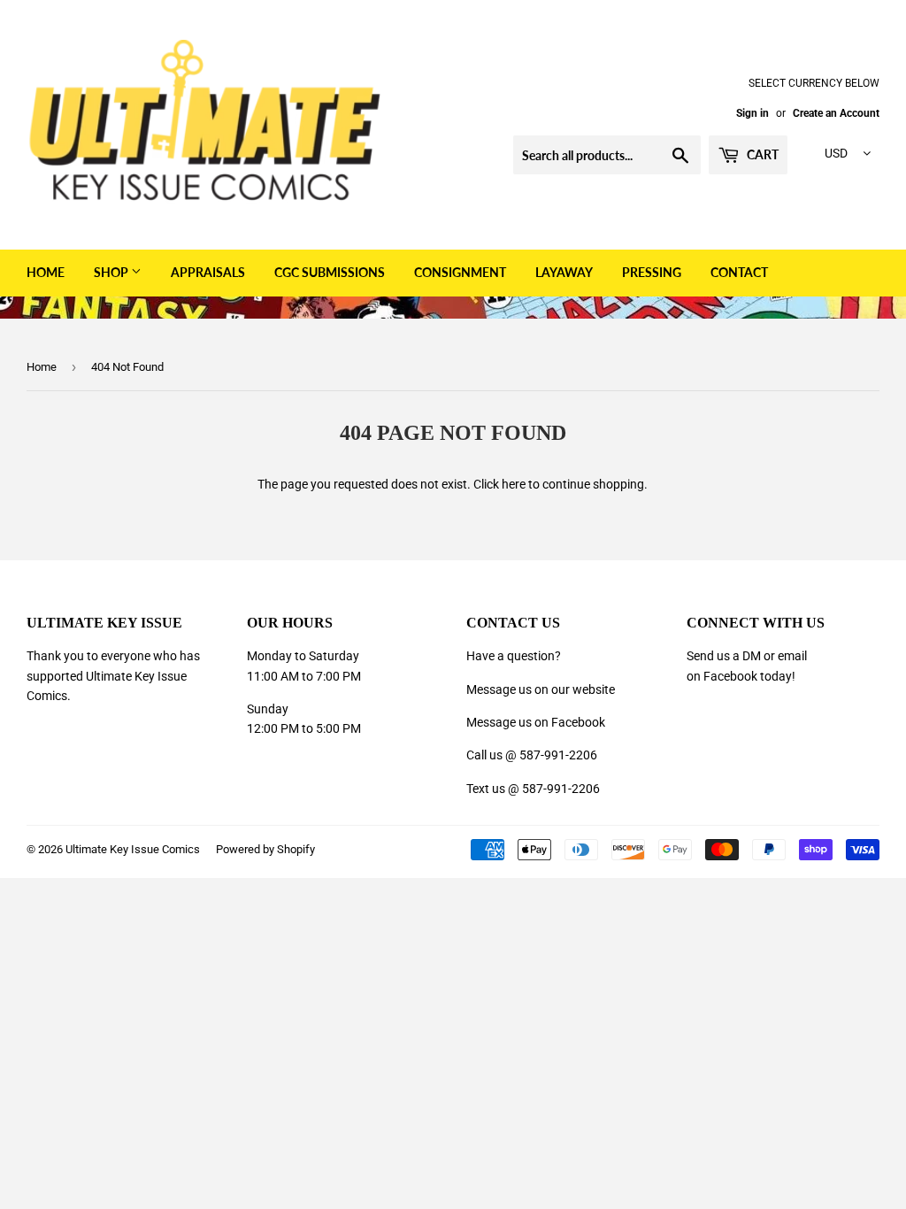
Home (46, 272)
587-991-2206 (558, 755)
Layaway (564, 272)
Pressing (651, 272)
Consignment (460, 272)
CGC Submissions (329, 272)
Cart (761, 154)
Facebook (730, 676)
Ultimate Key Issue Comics (132, 849)
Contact (739, 272)
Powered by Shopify (265, 849)
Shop (112, 272)
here (514, 484)
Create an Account (836, 113)
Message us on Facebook (535, 722)
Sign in (752, 113)
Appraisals (208, 272)
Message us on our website (540, 689)
